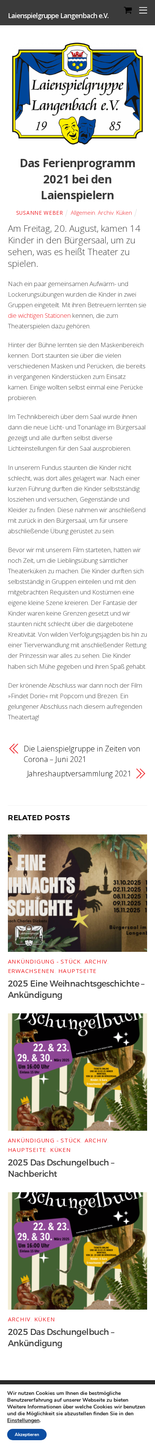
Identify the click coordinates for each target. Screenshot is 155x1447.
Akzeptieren (27, 1435)
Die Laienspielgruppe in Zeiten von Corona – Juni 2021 (82, 754)
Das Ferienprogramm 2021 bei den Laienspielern (77, 179)
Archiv (106, 212)
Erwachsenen (31, 970)
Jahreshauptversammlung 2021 (79, 773)
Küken (124, 212)
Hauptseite (77, 970)
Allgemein (83, 212)
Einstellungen (23, 1420)
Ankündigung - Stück (44, 961)
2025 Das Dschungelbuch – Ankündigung (61, 1338)
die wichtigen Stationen (39, 315)
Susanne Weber (39, 212)
